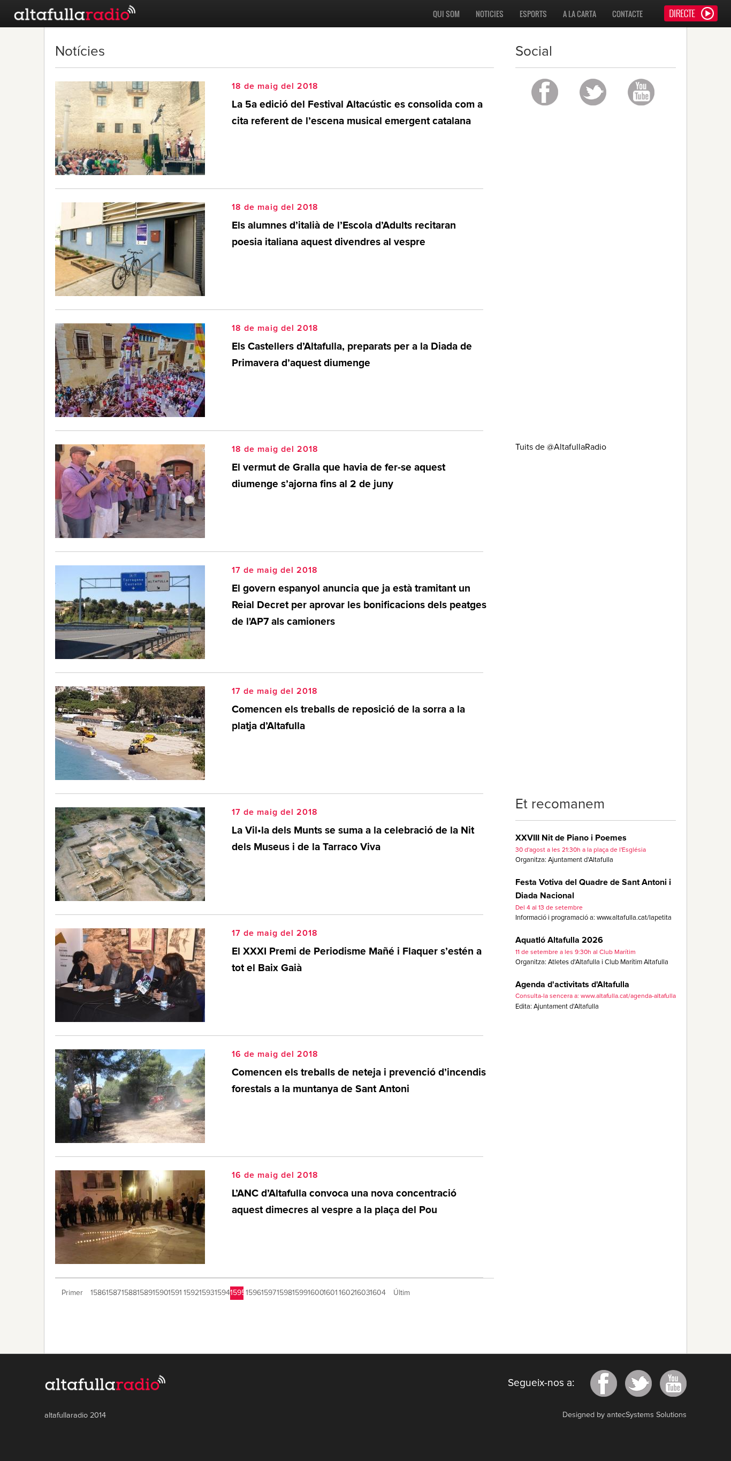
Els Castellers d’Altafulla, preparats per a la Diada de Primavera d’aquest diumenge (352, 355)
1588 (128, 1293)
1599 (299, 1293)
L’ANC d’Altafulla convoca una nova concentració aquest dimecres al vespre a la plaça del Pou (344, 1202)
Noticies (490, 13)
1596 (252, 1293)
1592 (190, 1293)
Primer (72, 1293)
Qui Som (446, 13)
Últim (401, 1293)
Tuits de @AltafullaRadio (560, 447)
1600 (314, 1293)
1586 (97, 1293)
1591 (174, 1293)
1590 (159, 1293)
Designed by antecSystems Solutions (624, 1415)
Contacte (627, 13)
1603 (361, 1293)
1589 (143, 1293)
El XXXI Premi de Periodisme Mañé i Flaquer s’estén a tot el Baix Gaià (357, 960)
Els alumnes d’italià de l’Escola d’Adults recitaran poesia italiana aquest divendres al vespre (344, 234)
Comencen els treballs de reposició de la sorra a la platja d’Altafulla (348, 718)
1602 (345, 1293)
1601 (330, 1293)
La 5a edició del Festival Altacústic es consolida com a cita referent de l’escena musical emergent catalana (357, 113)
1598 (283, 1293)
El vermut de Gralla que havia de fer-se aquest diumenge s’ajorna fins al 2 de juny (338, 476)
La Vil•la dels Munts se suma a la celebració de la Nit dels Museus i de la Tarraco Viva (353, 839)
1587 (112, 1293)
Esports (533, 13)
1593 (205, 1293)
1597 (268, 1293)
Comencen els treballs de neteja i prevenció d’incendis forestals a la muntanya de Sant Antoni (359, 1081)
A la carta (579, 13)
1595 (236, 1293)
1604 (376, 1293)
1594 (221, 1293)
